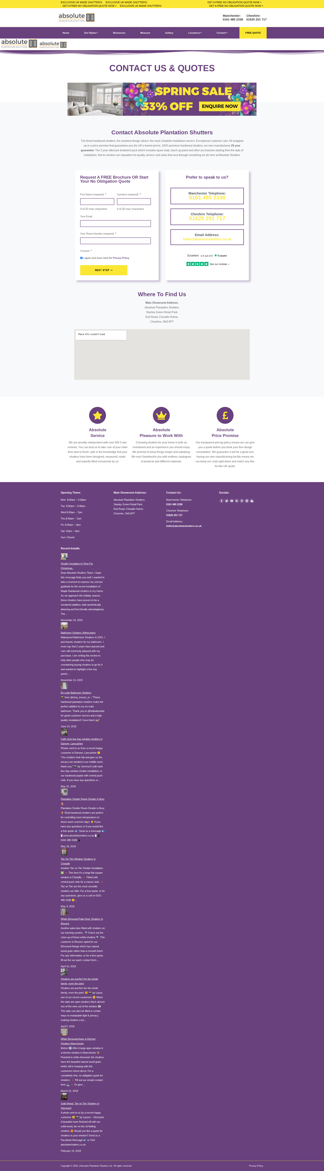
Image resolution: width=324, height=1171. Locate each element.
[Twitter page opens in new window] (226, 501)
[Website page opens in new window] (252, 501)
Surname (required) (129, 194)
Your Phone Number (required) (98, 233)
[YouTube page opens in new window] (232, 501)
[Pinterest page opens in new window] (242, 501)
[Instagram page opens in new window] (247, 501)
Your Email (86, 216)
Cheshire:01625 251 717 (256, 17)
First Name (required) (93, 194)
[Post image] (64, 559)
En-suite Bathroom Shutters (76, 692)
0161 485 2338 (207, 197)
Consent (86, 250)
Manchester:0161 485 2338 (233, 17)
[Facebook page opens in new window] (221, 501)
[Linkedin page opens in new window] (237, 501)
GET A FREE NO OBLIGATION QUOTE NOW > (89, 5)
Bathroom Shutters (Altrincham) (78, 632)
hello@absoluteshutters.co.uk (207, 239)
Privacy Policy (121, 258)
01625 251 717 (207, 218)
